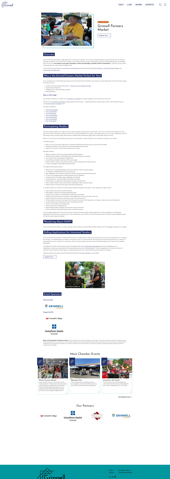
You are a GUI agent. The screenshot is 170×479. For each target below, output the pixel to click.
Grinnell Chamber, (85, 253)
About (111, 470)
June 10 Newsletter (51, 117)
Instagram (78, 99)
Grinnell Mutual (75, 68)
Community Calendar (125, 472)
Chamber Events (103, 22)
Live (129, 4)
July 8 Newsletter (51, 113)
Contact (111, 472)
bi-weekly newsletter (59, 102)
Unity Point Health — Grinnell (99, 68)
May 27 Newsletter (51, 119)
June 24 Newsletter (51, 115)
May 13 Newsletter (51, 121)
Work (138, 4)
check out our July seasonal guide (80, 86)
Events (149, 4)
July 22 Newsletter (51, 111)
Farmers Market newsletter (53, 103)
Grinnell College (114, 68)
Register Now (103, 35)
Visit (121, 4)
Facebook (70, 99)
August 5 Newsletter (52, 110)
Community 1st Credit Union (51, 70)
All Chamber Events (124, 397)
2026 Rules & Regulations (92, 246)
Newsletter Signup (124, 470)
